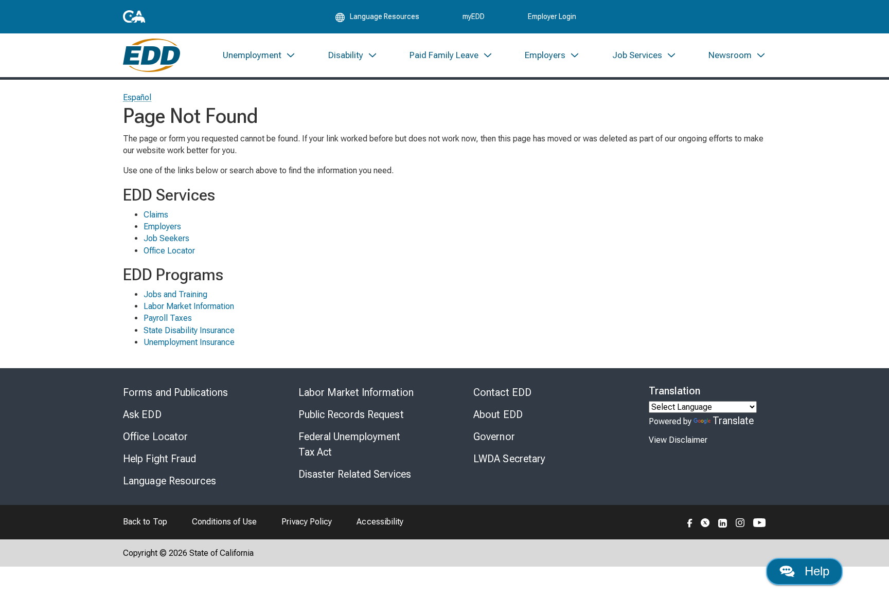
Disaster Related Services (355, 474)
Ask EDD (142, 414)
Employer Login (552, 16)
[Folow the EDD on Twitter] (705, 522)
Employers (162, 226)
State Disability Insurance (189, 330)
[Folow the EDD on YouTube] (759, 522)
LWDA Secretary (509, 458)
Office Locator (169, 251)
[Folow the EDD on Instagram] (740, 522)
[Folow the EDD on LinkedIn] (722, 522)
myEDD (474, 16)
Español (137, 97)
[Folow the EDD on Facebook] (689, 522)
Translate (733, 420)
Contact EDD (502, 392)
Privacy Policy (306, 522)
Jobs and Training (175, 294)
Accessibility (380, 522)
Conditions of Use (224, 522)
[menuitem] (259, 55)
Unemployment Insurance (189, 342)
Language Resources (169, 481)
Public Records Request (351, 414)
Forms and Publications (175, 392)
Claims (156, 215)
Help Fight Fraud (160, 458)
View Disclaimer (678, 440)
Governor (494, 436)
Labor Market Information (189, 306)
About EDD (498, 414)
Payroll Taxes (168, 318)
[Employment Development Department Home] (151, 55)
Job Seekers (166, 238)
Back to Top (145, 522)
